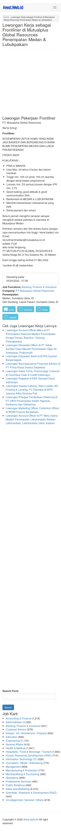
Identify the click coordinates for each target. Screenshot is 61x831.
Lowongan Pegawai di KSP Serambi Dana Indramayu (30, 380)
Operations (12, 778)
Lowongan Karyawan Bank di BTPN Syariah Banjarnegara (31, 358)
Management (13, 766)
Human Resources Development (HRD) (29, 755)
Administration (14, 722)
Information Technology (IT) (21, 759)
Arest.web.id (30, 819)
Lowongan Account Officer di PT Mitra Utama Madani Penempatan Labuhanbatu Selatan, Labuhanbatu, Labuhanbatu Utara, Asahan (32, 419)
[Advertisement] (30, 84)
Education (11, 737)
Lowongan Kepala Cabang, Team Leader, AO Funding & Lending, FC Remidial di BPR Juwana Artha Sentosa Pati (32, 389)
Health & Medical (16, 748)
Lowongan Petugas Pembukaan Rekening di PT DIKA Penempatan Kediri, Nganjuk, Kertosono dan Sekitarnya (31, 400)
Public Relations (15, 785)
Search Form (10, 691)
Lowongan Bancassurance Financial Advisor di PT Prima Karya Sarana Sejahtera (33, 365)
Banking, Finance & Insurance (39, 287)
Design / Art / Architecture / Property (26, 733)
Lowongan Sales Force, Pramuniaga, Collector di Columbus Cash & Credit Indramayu (33, 373)
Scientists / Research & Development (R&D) (31, 792)
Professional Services (18, 781)
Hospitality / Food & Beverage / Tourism (28, 752)
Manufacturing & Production (22, 770)
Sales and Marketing (17, 789)
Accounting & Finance (18, 718)
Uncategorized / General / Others (24, 800)
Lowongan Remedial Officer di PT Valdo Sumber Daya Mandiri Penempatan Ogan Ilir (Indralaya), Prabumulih (31, 348)
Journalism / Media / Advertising (24, 763)
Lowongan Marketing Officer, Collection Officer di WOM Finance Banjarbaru (32, 410)
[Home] (13, 7)
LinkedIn (12, 317)
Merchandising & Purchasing (22, 774)
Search (8, 707)
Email (11, 309)
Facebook (27, 309)
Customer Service (16, 729)
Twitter (45, 309)
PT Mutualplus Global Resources (35, 291)
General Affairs (14, 744)
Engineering (13, 740)
